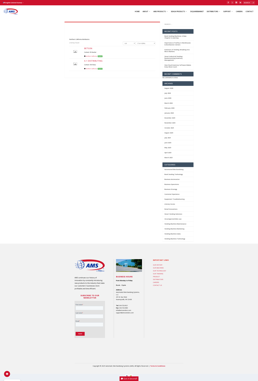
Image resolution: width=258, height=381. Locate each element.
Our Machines (158, 268)
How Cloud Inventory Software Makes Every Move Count (177, 66)
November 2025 (169, 123)
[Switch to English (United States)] (127, 376)
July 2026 (167, 93)
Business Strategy (170, 189)
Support (227, 12)
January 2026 (169, 113)
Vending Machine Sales (172, 234)
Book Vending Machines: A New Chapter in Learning (175, 37)
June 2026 (167, 98)
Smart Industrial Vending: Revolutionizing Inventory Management (173, 58)
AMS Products (159, 12)
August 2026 (168, 88)
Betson (88, 48)
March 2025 (168, 157)
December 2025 (169, 118)
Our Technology (159, 271)
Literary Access (169, 204)
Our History (157, 265)
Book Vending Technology (173, 174)
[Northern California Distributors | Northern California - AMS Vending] (228, 2)
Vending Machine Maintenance (175, 224)
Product (156, 277)
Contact (249, 12)
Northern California (91, 56)
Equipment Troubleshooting (174, 199)
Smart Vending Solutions (173, 214)
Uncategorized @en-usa (172, 219)
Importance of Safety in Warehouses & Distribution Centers (177, 44)
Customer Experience (171, 194)
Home (137, 12)
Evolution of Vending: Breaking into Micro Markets (177, 50)
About (145, 12)
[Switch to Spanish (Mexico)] (131, 376)
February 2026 (169, 108)
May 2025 (167, 148)
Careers (239, 12)
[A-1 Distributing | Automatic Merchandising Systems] (75, 64)
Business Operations (171, 184)
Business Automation (172, 179)
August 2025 (168, 133)
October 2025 (169, 128)
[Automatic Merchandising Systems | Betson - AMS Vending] (75, 51)
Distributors (212, 12)
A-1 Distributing (93, 60)
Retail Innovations (170, 209)
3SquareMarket (197, 12)
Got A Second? (130, 378)
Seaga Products (178, 12)
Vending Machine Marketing (174, 229)
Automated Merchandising (173, 169)
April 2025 (167, 153)
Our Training (158, 274)
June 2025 (167, 143)
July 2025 (167, 138)
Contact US (157, 285)
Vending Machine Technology (174, 239)
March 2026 (168, 103)
